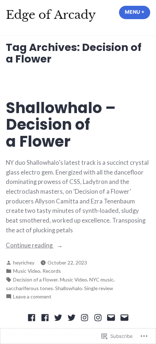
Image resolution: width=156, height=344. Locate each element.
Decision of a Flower (35, 279)
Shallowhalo (68, 288)
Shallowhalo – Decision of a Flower (61, 124)
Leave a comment (32, 297)
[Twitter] (58, 317)
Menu (137, 12)
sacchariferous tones (29, 288)
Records (51, 271)
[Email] (111, 317)
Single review (98, 288)
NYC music (101, 279)
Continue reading (30, 245)
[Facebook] (32, 317)
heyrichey (23, 262)
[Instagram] (84, 317)
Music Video (26, 271)
